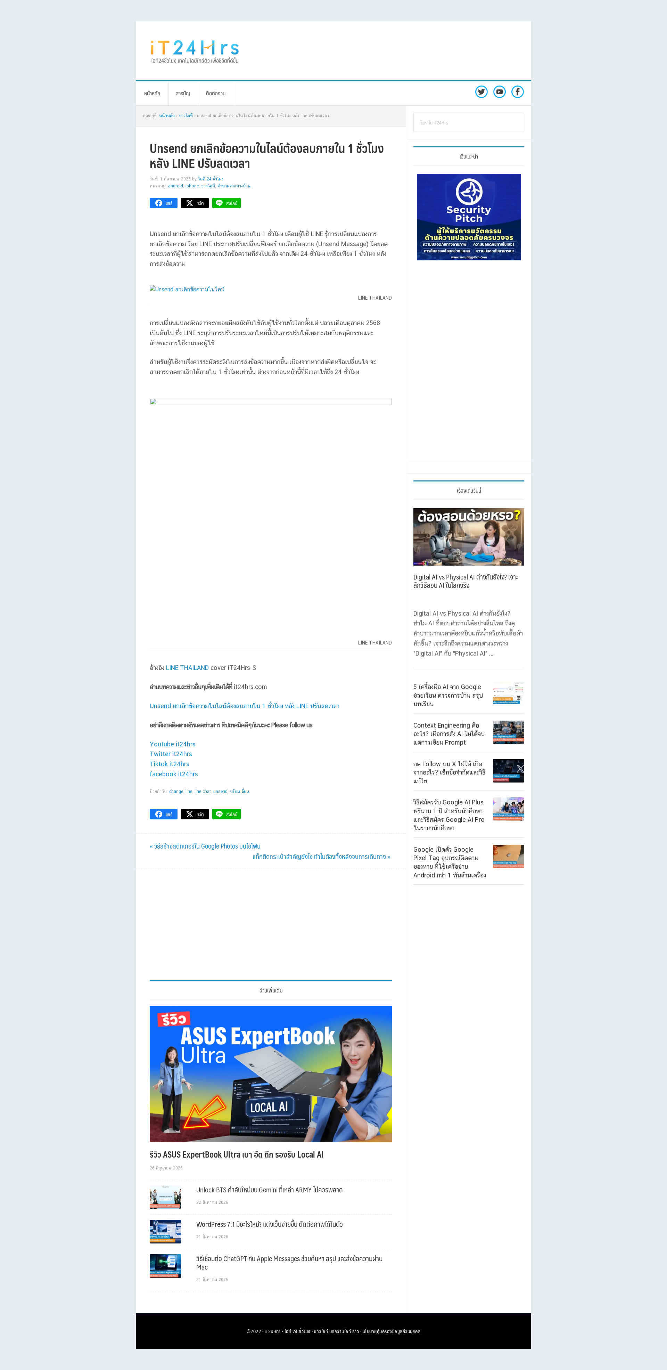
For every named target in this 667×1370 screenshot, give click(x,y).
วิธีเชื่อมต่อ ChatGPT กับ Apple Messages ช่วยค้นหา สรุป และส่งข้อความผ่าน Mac (289, 1263)
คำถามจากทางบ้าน (234, 186)
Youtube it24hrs (173, 744)
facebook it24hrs (174, 774)
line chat (203, 791)
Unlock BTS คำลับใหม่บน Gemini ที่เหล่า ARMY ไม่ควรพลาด (269, 1189)
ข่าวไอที (208, 186)
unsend (220, 791)
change (176, 791)
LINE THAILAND (187, 667)
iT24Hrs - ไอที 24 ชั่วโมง (288, 1331)
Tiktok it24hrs (169, 764)
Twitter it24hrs (171, 753)
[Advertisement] (390, 50)
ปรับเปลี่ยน (239, 791)
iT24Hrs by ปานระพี (195, 50)
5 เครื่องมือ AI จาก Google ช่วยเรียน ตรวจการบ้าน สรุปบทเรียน (448, 695)
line (189, 791)
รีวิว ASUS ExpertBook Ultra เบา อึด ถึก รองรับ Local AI (236, 1154)
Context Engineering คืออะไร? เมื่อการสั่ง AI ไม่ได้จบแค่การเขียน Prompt (449, 733)
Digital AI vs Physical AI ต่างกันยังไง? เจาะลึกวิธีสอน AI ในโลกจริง (465, 581)
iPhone (192, 186)
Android (175, 186)
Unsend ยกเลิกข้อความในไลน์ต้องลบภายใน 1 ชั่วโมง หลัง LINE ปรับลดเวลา (244, 706)
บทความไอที (340, 1331)
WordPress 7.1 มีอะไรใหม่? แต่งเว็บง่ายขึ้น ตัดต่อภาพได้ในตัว (269, 1224)
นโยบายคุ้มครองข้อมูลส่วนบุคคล (392, 1331)
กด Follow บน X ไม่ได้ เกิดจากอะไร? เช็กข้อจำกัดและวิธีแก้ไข (449, 772)
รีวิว (355, 1331)
